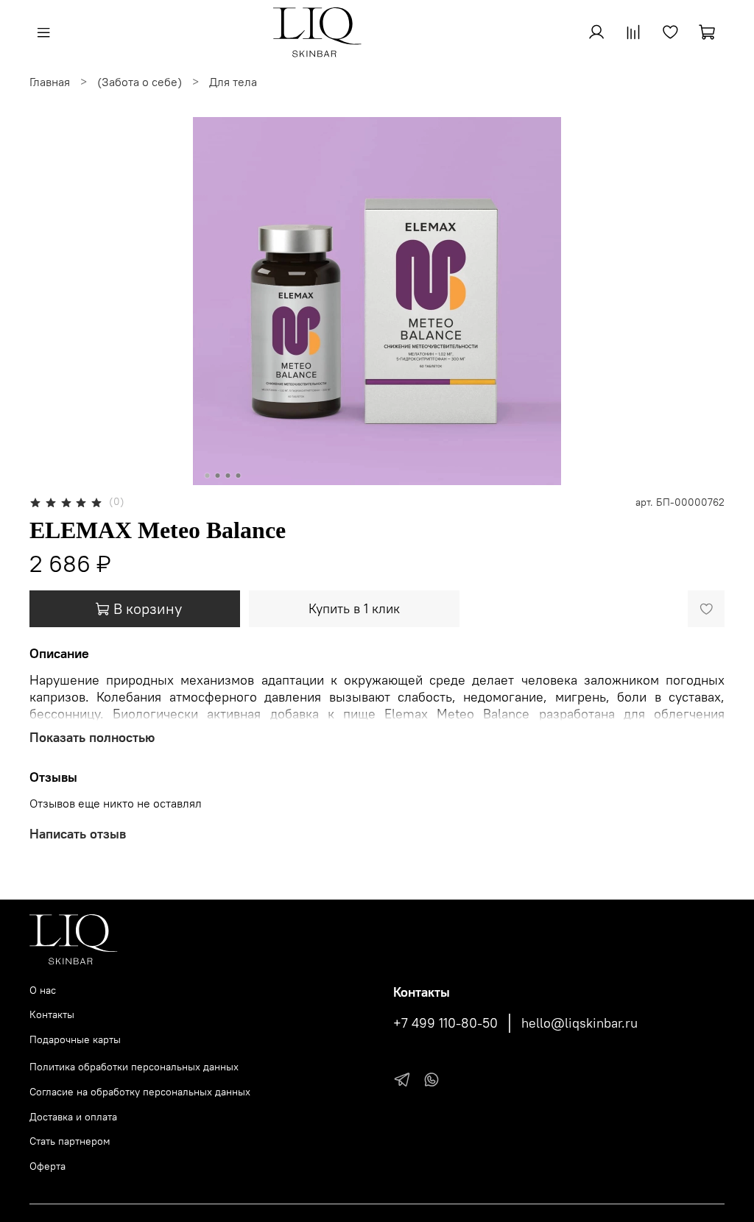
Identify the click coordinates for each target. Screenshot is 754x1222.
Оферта (47, 1166)
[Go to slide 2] (218, 475)
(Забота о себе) (139, 81)
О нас (42, 990)
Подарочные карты (75, 1039)
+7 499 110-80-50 (445, 1023)
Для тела (233, 81)
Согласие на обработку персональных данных (139, 1091)
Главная (49, 81)
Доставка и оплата (73, 1116)
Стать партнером (69, 1141)
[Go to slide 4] (238, 475)
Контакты (51, 1014)
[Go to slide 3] (228, 475)
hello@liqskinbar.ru (579, 1023)
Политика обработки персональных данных (134, 1066)
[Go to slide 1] (207, 475)
